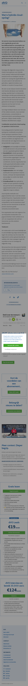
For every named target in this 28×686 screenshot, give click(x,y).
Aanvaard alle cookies (13, 345)
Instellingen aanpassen (11, 349)
